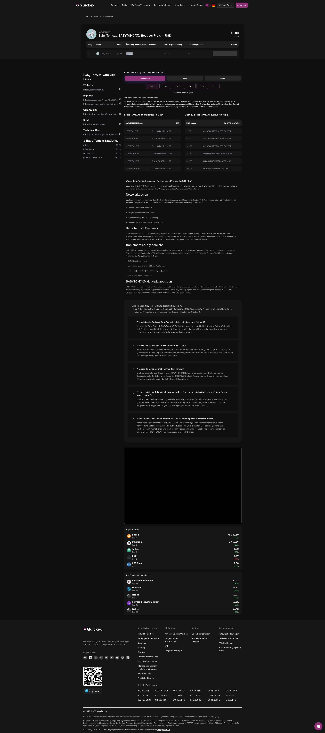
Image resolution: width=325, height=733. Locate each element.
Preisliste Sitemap (145, 678)
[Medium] (101, 658)
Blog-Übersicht (144, 673)
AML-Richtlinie (225, 643)
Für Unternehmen (162, 5)
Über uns (141, 643)
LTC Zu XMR (195, 690)
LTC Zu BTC (231, 700)
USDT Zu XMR (161, 690)
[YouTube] (117, 658)
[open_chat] (318, 726)
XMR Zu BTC (231, 695)
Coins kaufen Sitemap (147, 661)
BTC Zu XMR (143, 690)
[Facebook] (112, 658)
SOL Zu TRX (142, 695)
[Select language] (213, 5)
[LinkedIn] (90, 658)
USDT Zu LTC (214, 690)
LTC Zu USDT (178, 695)
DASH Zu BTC (179, 700)
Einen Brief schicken (201, 633)
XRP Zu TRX (160, 700)
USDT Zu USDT (144, 700)
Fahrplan (141, 652)
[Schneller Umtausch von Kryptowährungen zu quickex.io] (85, 5)
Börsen (114, 5)
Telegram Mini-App (173, 650)
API (166, 646)
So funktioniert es (145, 633)
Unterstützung (196, 5)
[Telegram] (85, 658)
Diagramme (145, 78)
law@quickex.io (163, 730)
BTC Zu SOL (195, 700)
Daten (222, 78)
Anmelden (241, 5)
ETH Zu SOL (195, 695)
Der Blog (141, 647)
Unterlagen (180, 5)
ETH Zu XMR (231, 690)
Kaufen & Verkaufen (140, 5)
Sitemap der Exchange (147, 656)
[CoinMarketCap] (128, 658)
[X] (96, 658)
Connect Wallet (225, 5)
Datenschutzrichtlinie (228, 638)
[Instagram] (122, 658)
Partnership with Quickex (176, 633)
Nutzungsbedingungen (229, 633)
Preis (124, 5)
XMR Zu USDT (179, 690)
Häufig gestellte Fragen (148, 638)
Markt (185, 78)
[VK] (106, 658)
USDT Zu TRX (214, 695)
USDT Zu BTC (214, 700)
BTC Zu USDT (161, 695)
